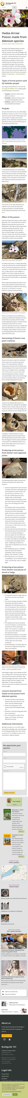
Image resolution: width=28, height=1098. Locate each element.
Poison (13, 44)
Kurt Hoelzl (16, 801)
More (20, 831)
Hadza (9, 44)
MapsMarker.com (14, 879)
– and (16, 74)
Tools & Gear (19, 44)
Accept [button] (15, 1094)
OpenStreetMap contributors (22, 879)
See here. (4, 143)
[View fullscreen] (3, 873)
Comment (6, 771)
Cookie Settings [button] (6, 1094)
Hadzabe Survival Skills (14, 727)
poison (15, 669)
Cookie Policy (5, 1076)
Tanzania (4, 44)
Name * (5, 751)
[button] (14, 871)
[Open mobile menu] (26, 7)
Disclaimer (4, 1078)
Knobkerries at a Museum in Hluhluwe (11, 911)
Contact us (6, 1035)
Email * (5, 758)
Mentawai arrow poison (7, 924)
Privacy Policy (5, 1074)
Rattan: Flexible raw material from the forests (14, 898)
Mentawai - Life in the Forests (17, 810)
